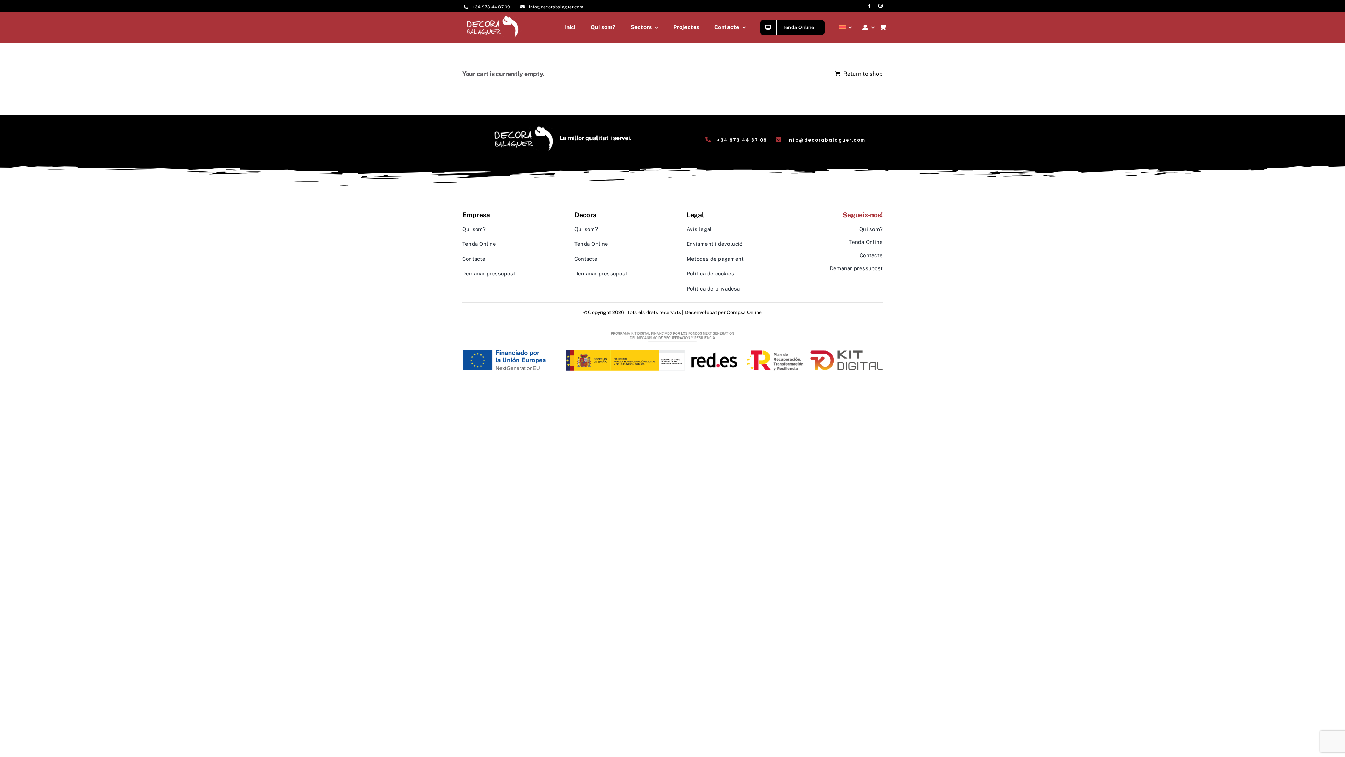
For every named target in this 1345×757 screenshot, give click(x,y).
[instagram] (880, 6)
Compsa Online (744, 312)
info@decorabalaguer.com (556, 7)
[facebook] (869, 6)
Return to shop (863, 73)
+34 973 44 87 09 (491, 7)
